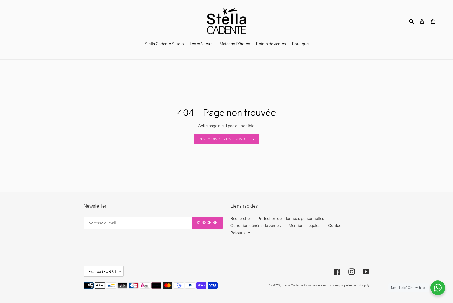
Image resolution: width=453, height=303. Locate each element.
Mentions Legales (304, 225)
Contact (335, 225)
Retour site (240, 232)
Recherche (240, 218)
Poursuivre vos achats (222, 139)
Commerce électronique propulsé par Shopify (336, 285)
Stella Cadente (292, 285)
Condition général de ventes (255, 225)
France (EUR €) (102, 271)
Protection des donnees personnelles (290, 218)
